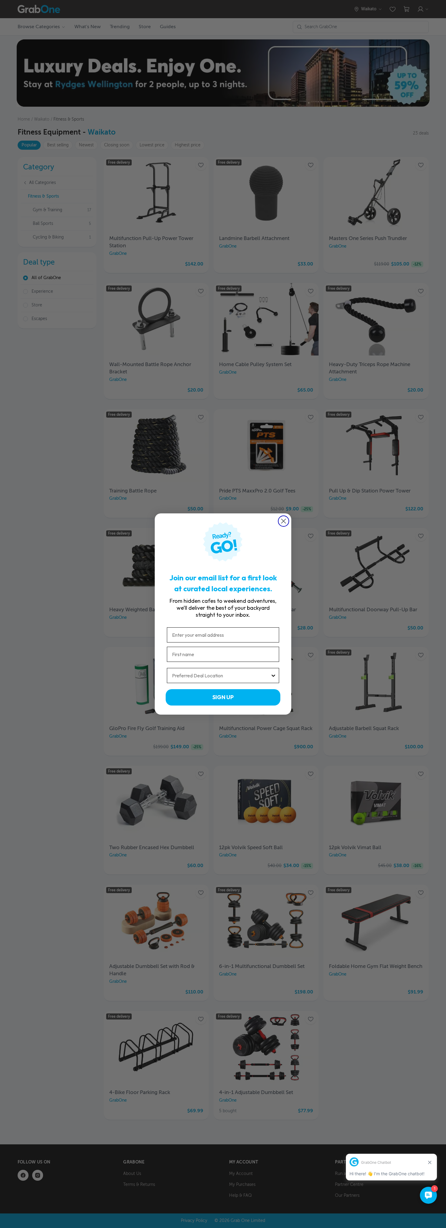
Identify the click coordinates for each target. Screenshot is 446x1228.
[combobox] (221, 675)
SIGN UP (223, 697)
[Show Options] (273, 675)
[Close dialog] (283, 521)
